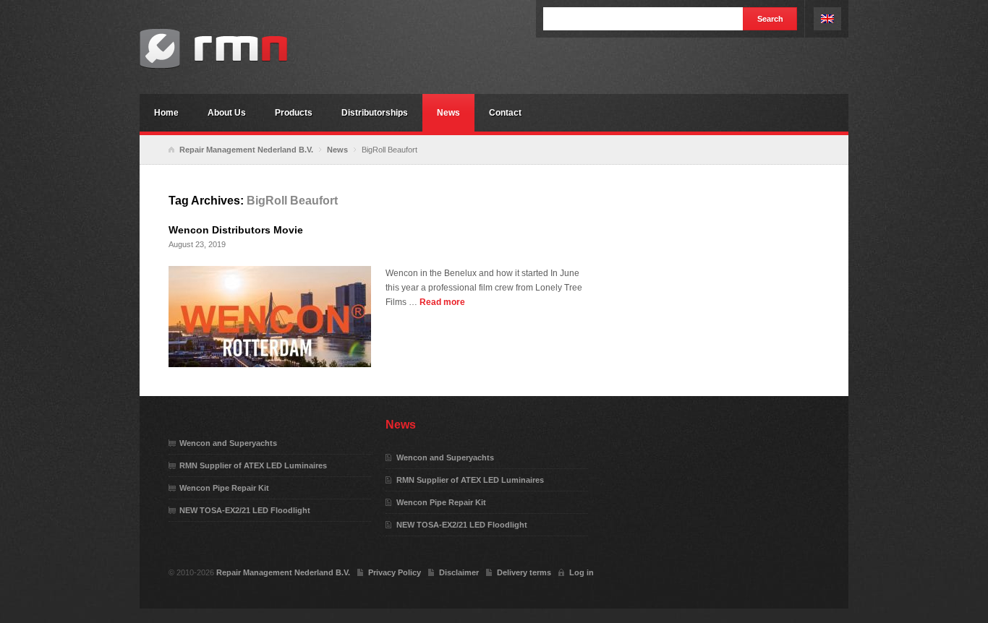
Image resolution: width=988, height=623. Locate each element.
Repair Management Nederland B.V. (248, 49)
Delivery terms (524, 572)
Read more (442, 302)
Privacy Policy (394, 572)
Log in (581, 572)
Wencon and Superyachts (228, 443)
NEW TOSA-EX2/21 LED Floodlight (244, 510)
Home (166, 113)
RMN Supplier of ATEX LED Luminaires (253, 465)
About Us (227, 113)
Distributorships (374, 113)
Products (293, 113)
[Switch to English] (827, 18)
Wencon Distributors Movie (236, 230)
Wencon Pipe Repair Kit (224, 488)
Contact (505, 113)
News (448, 113)
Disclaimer (459, 572)
